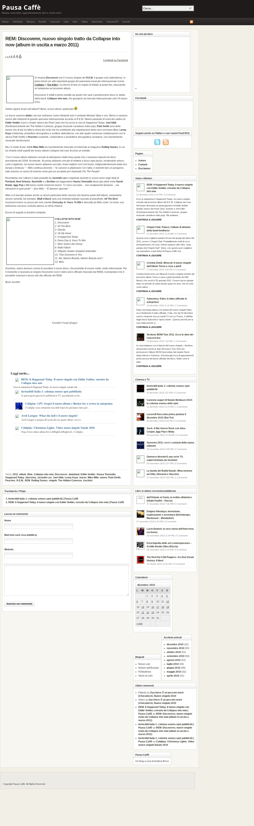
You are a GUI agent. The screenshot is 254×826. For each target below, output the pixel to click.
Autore (142, 160)
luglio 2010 (173, 664)
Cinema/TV (112, 21)
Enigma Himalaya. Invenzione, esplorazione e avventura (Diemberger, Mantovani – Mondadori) (168, 515)
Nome (7, 520)
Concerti (55, 21)
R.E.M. (20, 480)
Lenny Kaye (71, 477)
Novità (42, 21)
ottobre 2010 (174, 652)
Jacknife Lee (44, 477)
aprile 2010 (173, 675)
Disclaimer (144, 168)
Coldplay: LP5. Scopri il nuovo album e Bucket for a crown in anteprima (69, 403)
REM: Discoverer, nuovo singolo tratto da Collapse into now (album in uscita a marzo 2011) (165, 717)
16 (152, 607)
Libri (66, 21)
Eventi (126, 21)
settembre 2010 (176, 656)
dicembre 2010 (175, 644)
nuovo (103, 477)
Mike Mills (93, 477)
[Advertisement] (51, 70)
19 (167, 607)
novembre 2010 (175, 648)
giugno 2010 (173, 667)
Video (84, 21)
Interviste (97, 21)
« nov (139, 623)
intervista (30, 477)
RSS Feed (191, 21)
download (74, 474)
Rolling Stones (39, 480)
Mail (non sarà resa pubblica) (20, 535)
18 (162, 607)
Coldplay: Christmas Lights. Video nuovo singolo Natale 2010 (58, 428)
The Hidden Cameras (70, 480)
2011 (15, 474)
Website (8, 549)
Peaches (10, 480)
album (22, 474)
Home (5, 21)
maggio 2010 (174, 671)
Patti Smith (114, 477)
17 (157, 607)
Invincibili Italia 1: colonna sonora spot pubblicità (51, 391)
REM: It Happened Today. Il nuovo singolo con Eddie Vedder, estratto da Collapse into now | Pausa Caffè (66, 502)
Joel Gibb (58, 477)
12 (167, 601)
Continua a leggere (149, 219)
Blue (30, 474)
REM (27, 480)
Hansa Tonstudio (106, 474)
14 (142, 607)
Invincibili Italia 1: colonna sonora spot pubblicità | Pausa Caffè (43, 498)
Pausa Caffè (21, 7)
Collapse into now (44, 474)
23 (152, 612)
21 (142, 612)
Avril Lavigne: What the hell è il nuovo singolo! (49, 415)
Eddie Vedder (88, 474)
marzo (83, 477)
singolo (53, 480)
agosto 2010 (174, 660)
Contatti (142, 164)
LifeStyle (18, 21)
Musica (31, 21)
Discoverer (61, 474)
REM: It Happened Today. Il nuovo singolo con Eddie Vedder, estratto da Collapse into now (65, 381)
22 (147, 612)
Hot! (75, 21)
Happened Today (14, 477)
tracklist (87, 480)
